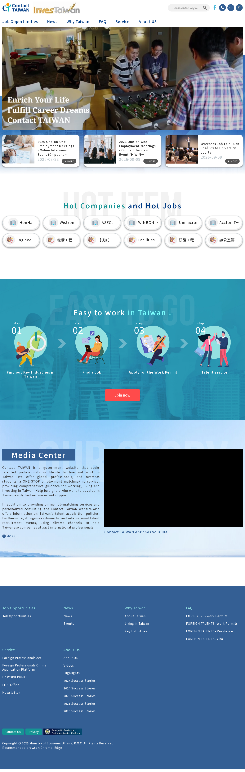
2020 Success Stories (80, 711)
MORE (11, 536)
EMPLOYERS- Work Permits (207, 616)
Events (69, 623)
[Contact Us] (222, 7)
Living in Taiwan (137, 623)
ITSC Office (10, 685)
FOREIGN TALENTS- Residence (209, 631)
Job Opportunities (20, 21)
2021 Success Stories (80, 703)
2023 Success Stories (80, 696)
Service (122, 21)
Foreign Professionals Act (22, 658)
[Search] (205, 7)
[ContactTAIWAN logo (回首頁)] (16, 7)
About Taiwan (135, 616)
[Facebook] (214, 7)
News (52, 21)
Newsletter (11, 692)
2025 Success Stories (80, 680)
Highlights (72, 673)
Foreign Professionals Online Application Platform (24, 667)
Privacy (34, 731)
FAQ (102, 21)
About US (148, 21)
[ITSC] (62, 732)
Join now (122, 395)
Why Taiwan (78, 21)
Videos (69, 665)
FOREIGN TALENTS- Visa (204, 639)
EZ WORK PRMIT (14, 677)
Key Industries (136, 631)
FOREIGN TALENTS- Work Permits (212, 623)
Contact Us (13, 731)
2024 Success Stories (80, 688)
